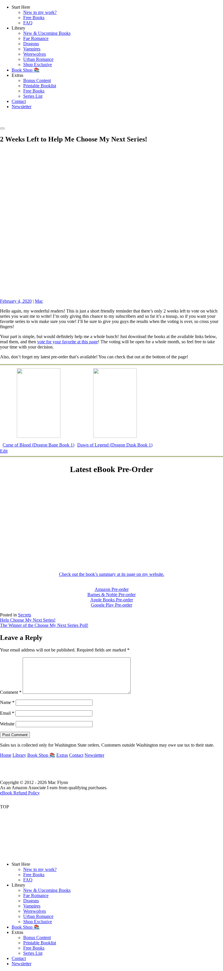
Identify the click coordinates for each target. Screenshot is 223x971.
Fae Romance (35, 38)
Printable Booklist (39, 85)
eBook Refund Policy (20, 792)
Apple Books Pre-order (111, 599)
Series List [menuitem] (32, 953)
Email (7, 713)
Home (5, 755)
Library (19, 755)
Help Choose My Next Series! (27, 620)
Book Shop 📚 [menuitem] (25, 927)
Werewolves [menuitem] (34, 911)
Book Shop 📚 (25, 70)
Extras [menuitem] (17, 932)
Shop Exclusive (37, 64)
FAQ (28, 22)
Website (7, 723)
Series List (32, 96)
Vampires (31, 48)
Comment (10, 692)
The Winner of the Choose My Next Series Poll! (44, 625)
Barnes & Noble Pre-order (111, 594)
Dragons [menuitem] (31, 900)
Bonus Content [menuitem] (37, 937)
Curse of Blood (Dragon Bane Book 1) (38, 444)
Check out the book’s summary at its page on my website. (111, 574)
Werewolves (34, 54)
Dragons (31, 43)
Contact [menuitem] (19, 958)
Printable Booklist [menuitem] (39, 942)
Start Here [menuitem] (21, 864)
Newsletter (21, 106)
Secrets (24, 614)
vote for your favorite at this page (67, 341)
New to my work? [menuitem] (40, 869)
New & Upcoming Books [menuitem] (47, 890)
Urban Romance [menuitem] (38, 916)
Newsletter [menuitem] (21, 963)
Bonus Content (37, 80)
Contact (19, 101)
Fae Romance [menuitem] (35, 895)
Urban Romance (38, 59)
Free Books (33, 17)
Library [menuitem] (18, 885)
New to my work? (40, 12)
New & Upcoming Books (47, 33)
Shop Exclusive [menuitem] (37, 921)
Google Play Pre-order (111, 604)
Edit (4, 451)
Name (7, 702)
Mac (39, 301)
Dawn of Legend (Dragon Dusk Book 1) (114, 444)
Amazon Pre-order (112, 589)
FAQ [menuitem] (28, 879)
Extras (62, 755)
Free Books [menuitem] (33, 874)
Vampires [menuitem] (31, 905)
